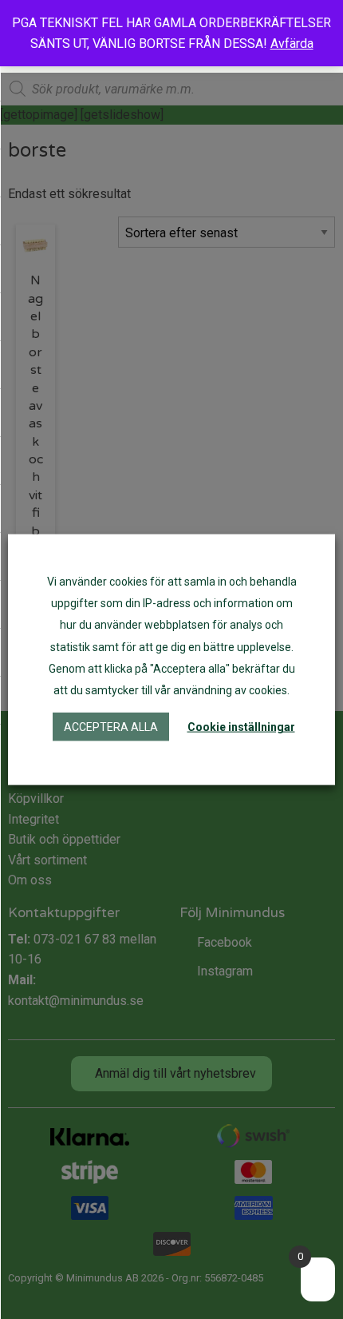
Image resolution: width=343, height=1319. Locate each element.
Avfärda (291, 43)
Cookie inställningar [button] (241, 727)
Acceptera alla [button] (111, 727)
